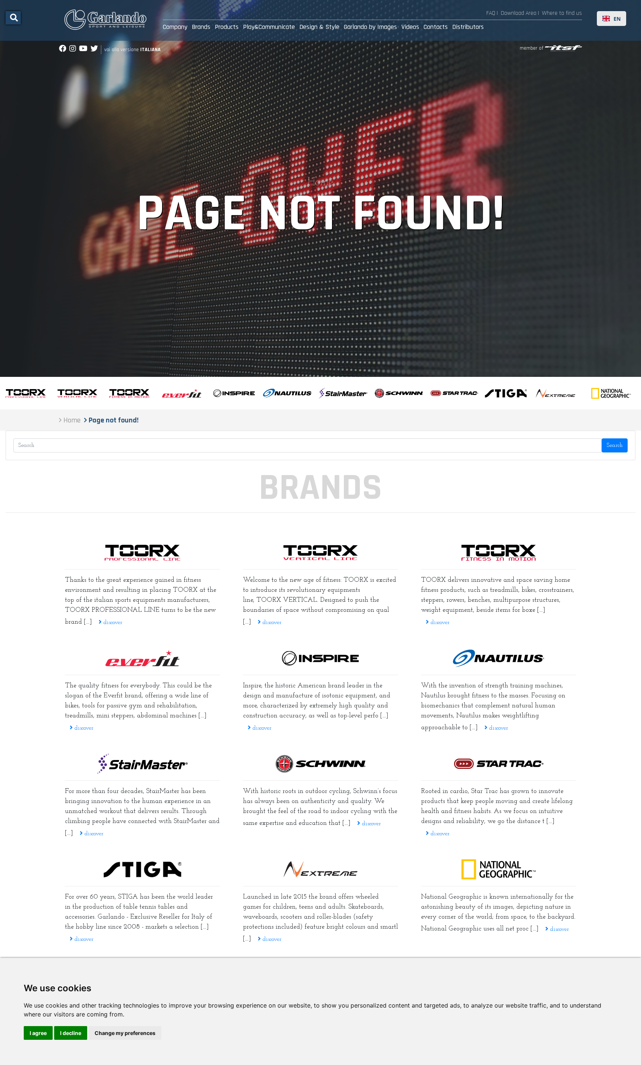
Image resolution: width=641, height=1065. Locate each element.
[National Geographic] (498, 869)
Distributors (468, 27)
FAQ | (492, 13)
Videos (410, 27)
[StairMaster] (142, 764)
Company (175, 27)
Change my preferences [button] (125, 1033)
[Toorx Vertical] (320, 552)
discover (112, 623)
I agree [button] (38, 1033)
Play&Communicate (269, 27)
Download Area (518, 13)
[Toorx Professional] (142, 552)
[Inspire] (320, 658)
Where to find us (562, 13)
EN (617, 18)
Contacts (436, 27)
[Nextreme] (320, 869)
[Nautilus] (498, 658)
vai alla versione (132, 49)
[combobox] (611, 18)
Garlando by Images (370, 27)
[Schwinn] (320, 764)
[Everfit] (142, 658)
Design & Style (319, 27)
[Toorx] (498, 552)
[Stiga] (142, 869)
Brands (201, 27)
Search (615, 445)
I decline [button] (70, 1033)
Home (320, 182)
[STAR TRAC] (498, 764)
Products (227, 27)
